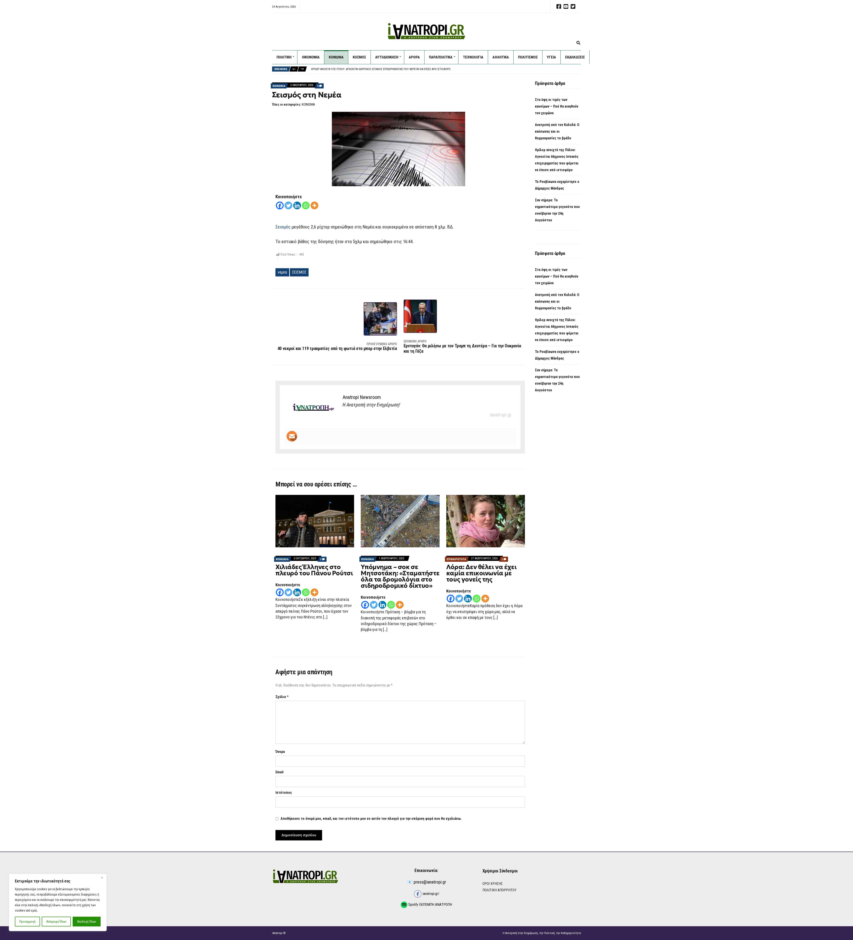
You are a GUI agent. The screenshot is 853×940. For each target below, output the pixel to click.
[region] (58, 902)
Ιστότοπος (283, 792)
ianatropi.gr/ (430, 894)
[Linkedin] (297, 205)
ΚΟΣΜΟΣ (359, 57)
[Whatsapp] (306, 205)
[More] (314, 205)
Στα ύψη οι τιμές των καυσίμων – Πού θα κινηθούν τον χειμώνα (556, 106)
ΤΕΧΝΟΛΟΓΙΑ (473, 57)
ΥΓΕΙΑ (551, 57)
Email (279, 772)
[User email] (292, 436)
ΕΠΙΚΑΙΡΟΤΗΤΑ (456, 559)
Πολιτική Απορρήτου (499, 890)
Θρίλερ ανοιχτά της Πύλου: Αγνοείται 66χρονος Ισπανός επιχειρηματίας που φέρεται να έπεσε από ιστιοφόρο (380, 68)
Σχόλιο (282, 697)
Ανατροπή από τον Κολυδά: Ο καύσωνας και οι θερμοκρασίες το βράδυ (557, 131)
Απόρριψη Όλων (56, 921)
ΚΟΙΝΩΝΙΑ (336, 57)
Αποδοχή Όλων (86, 921)
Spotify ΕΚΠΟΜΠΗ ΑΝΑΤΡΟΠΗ (429, 904)
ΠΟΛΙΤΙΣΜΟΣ (528, 57)
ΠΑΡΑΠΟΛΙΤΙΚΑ (440, 57)
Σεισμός (283, 227)
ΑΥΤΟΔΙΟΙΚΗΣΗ (386, 57)
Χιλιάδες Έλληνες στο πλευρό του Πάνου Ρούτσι (314, 570)
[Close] (102, 877)
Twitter (573, 6)
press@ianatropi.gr (430, 882)
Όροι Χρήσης (492, 884)
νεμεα (282, 272)
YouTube (565, 6)
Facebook (558, 6)
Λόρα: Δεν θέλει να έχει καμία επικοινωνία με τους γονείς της (481, 573)
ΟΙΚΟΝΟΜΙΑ (311, 57)
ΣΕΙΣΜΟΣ (299, 272)
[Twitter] (288, 205)
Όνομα (280, 752)
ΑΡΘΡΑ (414, 57)
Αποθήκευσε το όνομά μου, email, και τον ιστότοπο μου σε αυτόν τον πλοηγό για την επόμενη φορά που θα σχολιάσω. (371, 818)
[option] (446, 68)
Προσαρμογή (27, 921)
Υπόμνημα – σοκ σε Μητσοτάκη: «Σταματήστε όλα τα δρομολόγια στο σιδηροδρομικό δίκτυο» (400, 576)
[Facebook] (280, 205)
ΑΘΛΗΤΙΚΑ (500, 57)
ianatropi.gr (501, 415)
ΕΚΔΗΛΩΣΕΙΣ (575, 57)
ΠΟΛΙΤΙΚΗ (284, 57)
